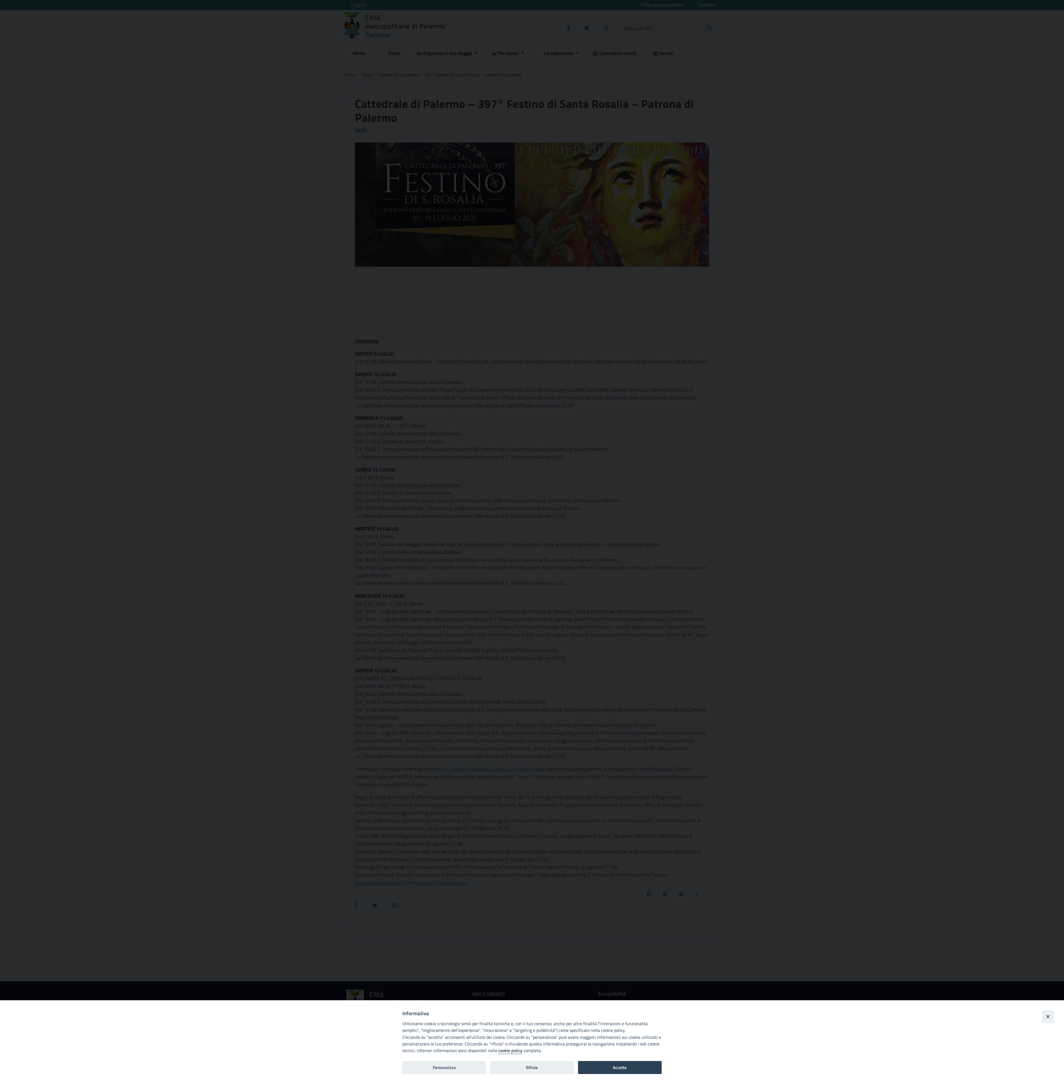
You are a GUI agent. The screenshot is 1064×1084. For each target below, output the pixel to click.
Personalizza (444, 1067)
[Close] (1048, 1016)
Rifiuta (532, 1067)
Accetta (619, 1067)
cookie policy (510, 1050)
